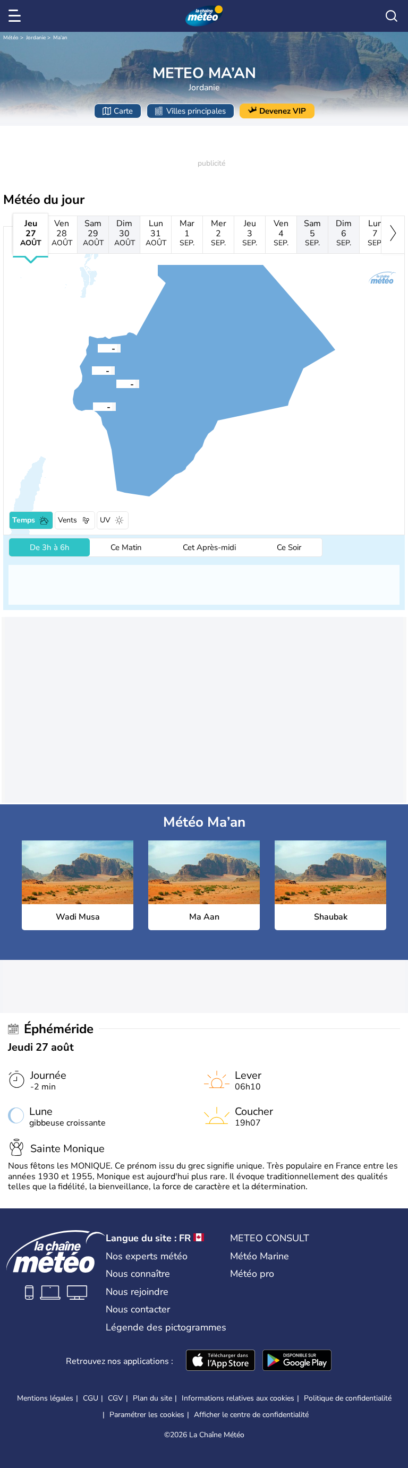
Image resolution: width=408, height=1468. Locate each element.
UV (105, 520)
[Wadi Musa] (91, 370)
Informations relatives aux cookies (238, 1398)
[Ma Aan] (116, 383)
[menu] (16, 15)
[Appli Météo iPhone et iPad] (220, 1361)
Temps (23, 520)
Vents (67, 520)
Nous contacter (138, 1309)
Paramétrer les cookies (146, 1415)
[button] (92, 370)
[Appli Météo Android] (297, 1361)
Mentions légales (45, 1398)
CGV (115, 1398)
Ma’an (60, 37)
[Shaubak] (97, 347)
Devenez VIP (282, 111)
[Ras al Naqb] (92, 406)
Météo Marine (259, 1256)
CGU (90, 1398)
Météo (11, 37)
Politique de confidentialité (348, 1398)
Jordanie (36, 37)
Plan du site (152, 1398)
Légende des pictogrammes (166, 1327)
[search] (391, 15)
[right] (393, 235)
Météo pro (252, 1273)
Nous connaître (138, 1273)
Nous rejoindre (137, 1291)
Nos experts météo (147, 1256)
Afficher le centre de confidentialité (251, 1415)
